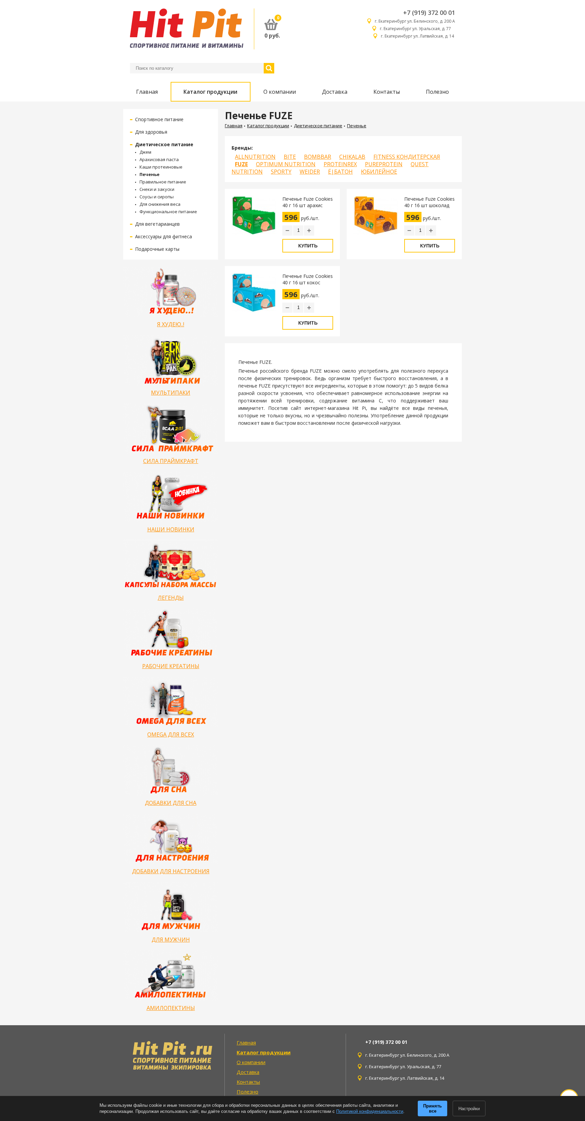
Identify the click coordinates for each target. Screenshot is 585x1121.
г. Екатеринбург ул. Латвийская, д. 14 (418, 36)
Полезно (437, 91)
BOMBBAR (317, 156)
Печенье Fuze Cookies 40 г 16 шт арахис (307, 202)
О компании (279, 91)
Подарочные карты (157, 249)
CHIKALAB (352, 156)
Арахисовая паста (159, 159)
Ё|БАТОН (340, 171)
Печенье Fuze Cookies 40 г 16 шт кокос (307, 279)
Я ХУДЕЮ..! (170, 324)
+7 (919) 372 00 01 (429, 12)
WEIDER (310, 171)
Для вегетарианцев (157, 224)
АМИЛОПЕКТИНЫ (171, 1008)
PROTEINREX (340, 164)
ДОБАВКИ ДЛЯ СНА (170, 803)
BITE (290, 156)
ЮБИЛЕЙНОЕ (379, 171)
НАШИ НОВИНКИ (170, 529)
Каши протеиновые (160, 167)
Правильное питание (162, 182)
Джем (145, 152)
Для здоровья (151, 132)
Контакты (386, 91)
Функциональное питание (168, 211)
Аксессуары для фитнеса (163, 236)
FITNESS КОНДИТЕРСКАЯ (406, 156)
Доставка (334, 91)
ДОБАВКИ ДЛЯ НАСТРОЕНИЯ (171, 871)
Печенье (149, 174)
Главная (147, 91)
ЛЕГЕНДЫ (171, 597)
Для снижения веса (159, 204)
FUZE (241, 164)
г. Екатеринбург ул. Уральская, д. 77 (417, 28)
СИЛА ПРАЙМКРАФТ (170, 461)
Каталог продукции (210, 91)
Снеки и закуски (156, 189)
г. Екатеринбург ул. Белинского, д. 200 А (415, 21)
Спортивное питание (159, 119)
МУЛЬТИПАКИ (170, 392)
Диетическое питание (164, 144)
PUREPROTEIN (384, 164)
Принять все (432, 1108)
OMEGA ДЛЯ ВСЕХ (170, 734)
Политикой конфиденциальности (369, 1111)
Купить (308, 245)
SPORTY (281, 171)
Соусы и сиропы (156, 197)
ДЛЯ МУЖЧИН (171, 939)
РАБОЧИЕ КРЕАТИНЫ (170, 666)
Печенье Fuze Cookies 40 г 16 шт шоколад (429, 202)
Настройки (469, 1108)
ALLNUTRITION (255, 156)
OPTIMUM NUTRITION (286, 164)
